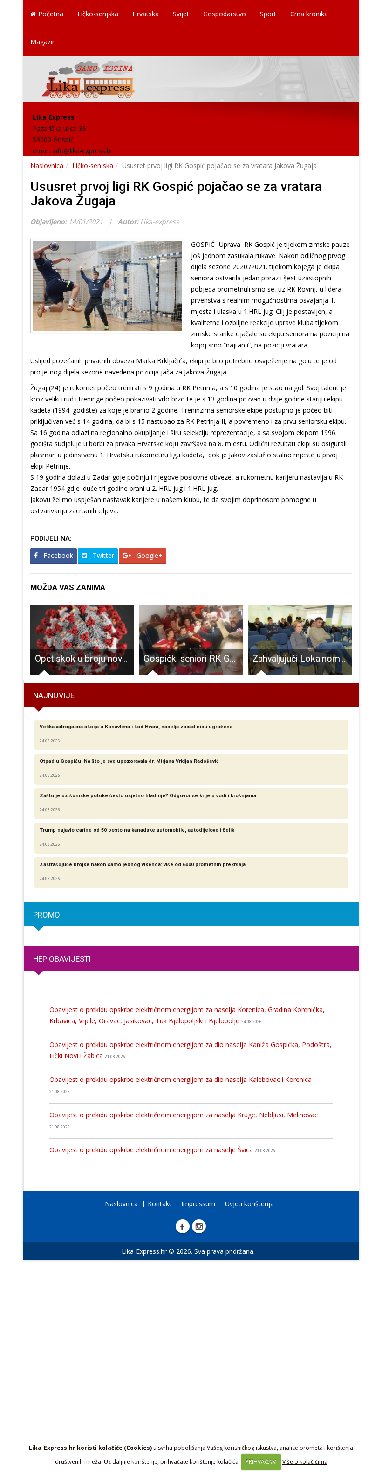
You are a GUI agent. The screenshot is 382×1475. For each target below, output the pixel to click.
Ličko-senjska (97, 13)
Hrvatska (145, 13)
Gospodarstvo (224, 13)
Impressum (198, 1203)
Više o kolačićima (304, 1462)
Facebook (57, 555)
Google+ (149, 555)
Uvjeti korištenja (249, 1203)
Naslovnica (46, 165)
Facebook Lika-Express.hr (183, 1226)
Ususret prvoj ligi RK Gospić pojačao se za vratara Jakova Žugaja (176, 194)
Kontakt (159, 1203)
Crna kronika (309, 13)
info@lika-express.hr (82, 150)
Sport (268, 13)
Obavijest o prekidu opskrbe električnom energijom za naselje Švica (162, 1149)
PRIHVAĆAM (261, 1462)
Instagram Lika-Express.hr (199, 1226)
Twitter (102, 555)
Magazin (43, 41)
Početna (49, 13)
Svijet (181, 13)
